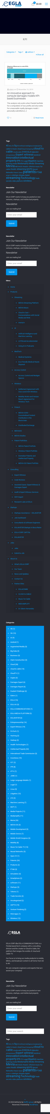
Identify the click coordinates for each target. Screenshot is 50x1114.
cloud (19, 149)
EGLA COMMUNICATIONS (20, 709)
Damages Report (16, 687)
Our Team (18, 569)
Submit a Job (19, 553)
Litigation (13, 794)
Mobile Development (18, 829)
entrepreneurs (10, 155)
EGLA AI (13, 704)
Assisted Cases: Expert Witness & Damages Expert (27, 486)
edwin (11, 89)
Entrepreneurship (16, 722)
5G (11, 633)
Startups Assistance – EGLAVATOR (27, 513)
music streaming (18, 169)
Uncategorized (15, 900)
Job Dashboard (20, 518)
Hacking (13, 736)
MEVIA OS (14, 825)
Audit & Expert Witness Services (26, 492)
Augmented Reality (17, 647)
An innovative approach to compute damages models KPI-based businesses (23, 96)
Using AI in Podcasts (26, 346)
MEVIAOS (18, 167)
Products (13, 292)
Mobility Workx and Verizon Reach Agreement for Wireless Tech (28, 399)
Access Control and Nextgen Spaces (29, 376)
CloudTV (13, 673)
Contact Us (18, 579)
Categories (10, 52)
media (14, 164)
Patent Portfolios (20, 441)
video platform (17, 181)
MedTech (17, 351)
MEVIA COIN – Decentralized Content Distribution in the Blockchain (26, 416)
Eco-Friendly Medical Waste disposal (28, 363)
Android (13, 642)
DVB (24, 152)
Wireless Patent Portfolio (27, 451)
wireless (27, 180)
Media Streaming (36, 163)
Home (12, 287)
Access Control (20, 370)
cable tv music (11, 149)
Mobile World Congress (19, 838)
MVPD (29, 169)
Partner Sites (19, 584)
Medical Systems (24, 357)
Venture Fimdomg (17, 909)
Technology (28, 178)
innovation (13, 157)
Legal (26, 161)
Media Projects (16, 811)
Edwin (12, 696)
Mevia (10, 166)
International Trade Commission (22, 753)
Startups (13, 507)
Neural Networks (16, 851)
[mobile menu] (46, 4)
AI (18, 146)
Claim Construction (17, 660)
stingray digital (24, 175)
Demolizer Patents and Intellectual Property (26, 457)
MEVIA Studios (20, 436)
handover (37, 155)
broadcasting (37, 146)
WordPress (34, 1105)
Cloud (12, 664)
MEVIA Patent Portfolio (27, 446)
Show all (40, 55)
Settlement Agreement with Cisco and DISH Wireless (28, 390)
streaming (13, 178)
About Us (13, 559)
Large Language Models (19, 780)
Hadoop (13, 740)
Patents (13, 860)
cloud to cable (15, 669)
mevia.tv (21, 323)
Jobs (12, 543)
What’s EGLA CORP (21, 564)
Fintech (17, 407)
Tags (20, 52)
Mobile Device (15, 834)
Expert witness (24, 154)
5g (15, 145)
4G (7, 145)
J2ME (12, 776)
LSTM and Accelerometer (28, 341)
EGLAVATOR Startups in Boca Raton (27, 527)
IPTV (12, 771)
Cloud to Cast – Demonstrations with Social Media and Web (28, 315)
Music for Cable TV (17, 847)
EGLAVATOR (19, 537)
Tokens (13, 892)
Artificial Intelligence (26, 146)
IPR (18, 161)
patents (29, 171)
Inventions (14, 758)
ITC (22, 161)
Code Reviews (19, 480)
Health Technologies (18, 745)
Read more (39, 118)
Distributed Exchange (26, 425)
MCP (12, 807)
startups (15, 175)
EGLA (28, 152)
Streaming (18, 297)
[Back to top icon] (25, 1099)
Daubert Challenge (17, 691)
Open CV (13, 856)
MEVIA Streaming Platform (28, 303)
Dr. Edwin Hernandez (26, 609)
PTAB (39, 172)
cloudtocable (17, 152)
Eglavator (35, 152)
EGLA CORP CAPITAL (22, 532)
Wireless (17, 384)
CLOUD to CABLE (24, 594)
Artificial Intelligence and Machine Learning (27, 335)
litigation (32, 161)
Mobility (13, 843)
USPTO (13, 905)
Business (13, 655)
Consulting (14, 469)
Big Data (13, 651)
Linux (12, 789)
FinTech (13, 731)
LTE (11, 798)
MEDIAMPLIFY (24, 604)
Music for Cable (24, 599)
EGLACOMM (23, 589)
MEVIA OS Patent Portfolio (28, 463)
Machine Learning (17, 802)
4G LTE (11, 146)
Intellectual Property (17, 749)
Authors (30, 52)
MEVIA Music (23, 308)
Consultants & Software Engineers (27, 523)
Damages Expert (16, 682)
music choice (29, 166)
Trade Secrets (15, 896)
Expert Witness (20, 475)
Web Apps (14, 914)
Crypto (12, 678)
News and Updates (21, 574)
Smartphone (15, 878)
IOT (11, 762)
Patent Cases (18, 172)
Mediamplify (22, 163)
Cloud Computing (27, 149)
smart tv (9, 175)
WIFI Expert (18, 497)
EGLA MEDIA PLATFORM (19, 713)
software (13, 883)
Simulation (14, 874)
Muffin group (28, 1102)
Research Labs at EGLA (23, 502)
